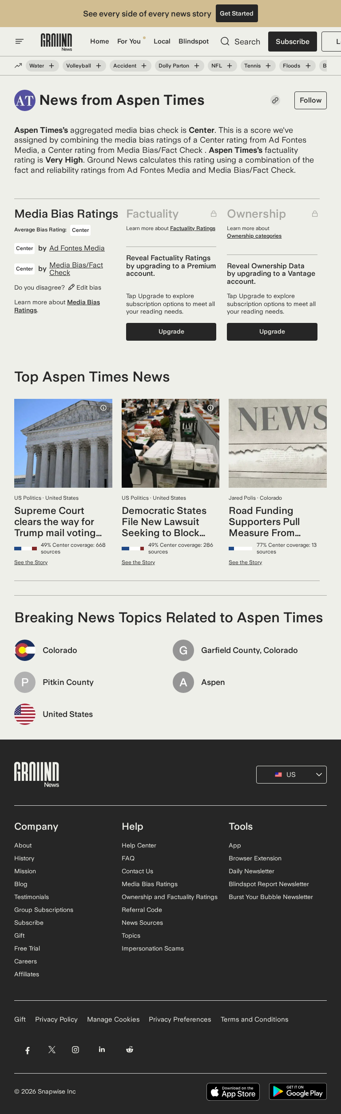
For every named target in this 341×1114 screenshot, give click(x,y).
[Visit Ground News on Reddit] (130, 1050)
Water (36, 66)
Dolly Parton (174, 66)
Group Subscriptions (43, 909)
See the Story (31, 562)
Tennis (252, 66)
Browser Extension (255, 858)
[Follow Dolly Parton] (197, 66)
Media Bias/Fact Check (76, 269)
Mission (25, 871)
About (23, 845)
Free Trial (27, 948)
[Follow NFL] (230, 66)
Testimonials (31, 896)
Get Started (237, 13)
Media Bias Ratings (150, 883)
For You (129, 41)
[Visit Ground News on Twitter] (51, 1049)
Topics (131, 935)
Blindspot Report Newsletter (269, 883)
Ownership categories (254, 236)
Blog (21, 883)
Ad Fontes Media (77, 248)
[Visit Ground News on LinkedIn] (102, 1050)
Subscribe (292, 41)
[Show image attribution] (103, 408)
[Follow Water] (52, 66)
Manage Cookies (113, 1019)
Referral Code (142, 909)
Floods (291, 66)
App (235, 845)
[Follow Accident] (144, 66)
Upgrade (171, 331)
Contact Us (137, 871)
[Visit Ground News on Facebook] (27, 1050)
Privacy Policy (56, 1019)
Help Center (139, 845)
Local (162, 41)
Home (99, 41)
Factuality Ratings (192, 228)
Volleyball (78, 66)
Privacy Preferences (180, 1019)
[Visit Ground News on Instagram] (75, 1050)
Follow (310, 100)
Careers (25, 961)
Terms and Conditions (255, 1019)
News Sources (142, 922)
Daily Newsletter (251, 871)
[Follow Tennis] (268, 66)
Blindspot (193, 41)
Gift (19, 935)
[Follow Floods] (308, 66)
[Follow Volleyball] (99, 66)
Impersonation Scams (153, 948)
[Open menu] (19, 41)
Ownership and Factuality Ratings (170, 896)
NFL (216, 66)
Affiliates (26, 974)
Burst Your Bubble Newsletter (271, 896)
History (24, 858)
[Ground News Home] (56, 42)
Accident (124, 66)
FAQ (128, 858)
